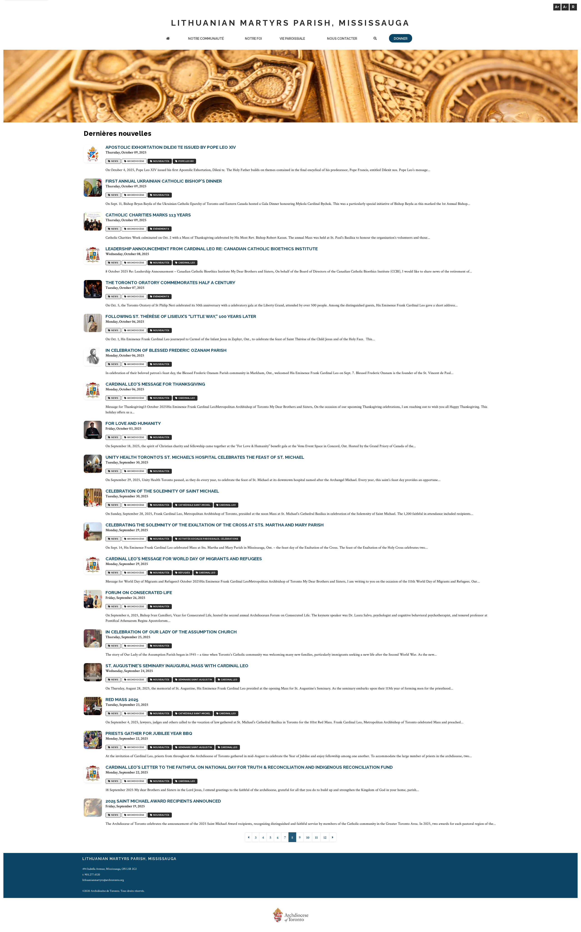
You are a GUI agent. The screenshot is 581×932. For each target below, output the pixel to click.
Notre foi (253, 38)
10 (307, 837)
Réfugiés (183, 572)
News (114, 161)
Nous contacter (342, 38)
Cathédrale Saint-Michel (193, 505)
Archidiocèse (135, 161)
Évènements (160, 229)
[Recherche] (375, 38)
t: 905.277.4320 (91, 874)
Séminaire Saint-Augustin (194, 679)
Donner (400, 38)
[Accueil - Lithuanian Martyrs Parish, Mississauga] (168, 38)
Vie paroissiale (292, 38)
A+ (557, 7)
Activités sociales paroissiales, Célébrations (207, 539)
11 (316, 837)
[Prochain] (332, 837)
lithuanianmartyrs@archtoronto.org (103, 880)
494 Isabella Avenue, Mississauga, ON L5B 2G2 (109, 869)
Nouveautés (160, 161)
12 (324, 837)
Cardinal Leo (186, 262)
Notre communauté (206, 38)
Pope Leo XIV (185, 161)
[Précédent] (248, 837)
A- (565, 7)
